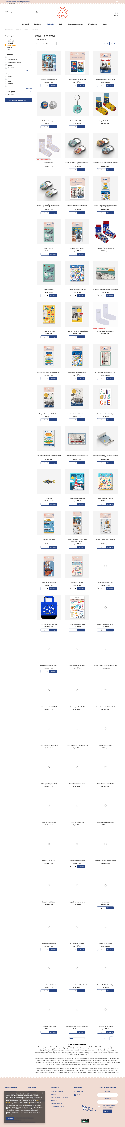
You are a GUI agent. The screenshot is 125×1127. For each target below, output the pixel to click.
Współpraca (92, 24)
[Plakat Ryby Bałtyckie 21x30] (49, 767)
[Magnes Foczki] (49, 231)
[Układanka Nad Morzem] (105, 482)
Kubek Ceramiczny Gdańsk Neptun (49, 985)
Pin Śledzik (49, 498)
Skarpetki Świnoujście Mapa (105, 248)
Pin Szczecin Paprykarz (49, 121)
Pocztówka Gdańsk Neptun (105, 624)
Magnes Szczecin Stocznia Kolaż (105, 79)
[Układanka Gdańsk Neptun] (49, 63)
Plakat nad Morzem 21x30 (48, 822)
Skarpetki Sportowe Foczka (105, 331)
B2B (60, 24)
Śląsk (8, 49)
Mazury (9, 39)
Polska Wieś (10, 41)
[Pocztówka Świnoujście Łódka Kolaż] (77, 397)
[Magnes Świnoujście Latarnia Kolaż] (105, 356)
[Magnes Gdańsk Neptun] (77, 231)
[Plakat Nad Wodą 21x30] (49, 844)
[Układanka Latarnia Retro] (77, 482)
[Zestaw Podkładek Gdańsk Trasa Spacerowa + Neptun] (77, 523)
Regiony (26, 29)
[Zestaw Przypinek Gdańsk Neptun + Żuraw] (105, 145)
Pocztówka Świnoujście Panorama (49, 1067)
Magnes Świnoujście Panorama (77, 372)
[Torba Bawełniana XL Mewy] (49, 607)
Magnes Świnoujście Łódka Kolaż (48, 414)
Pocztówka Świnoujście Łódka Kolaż (77, 414)
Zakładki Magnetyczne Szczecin (77, 79)
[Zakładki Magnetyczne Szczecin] (77, 63)
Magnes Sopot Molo (49, 539)
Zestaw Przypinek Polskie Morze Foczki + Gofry (77, 163)
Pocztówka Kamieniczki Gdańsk (77, 1067)
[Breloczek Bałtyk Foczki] (77, 104)
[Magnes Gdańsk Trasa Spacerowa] (105, 523)
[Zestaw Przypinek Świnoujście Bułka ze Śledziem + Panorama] (49, 188)
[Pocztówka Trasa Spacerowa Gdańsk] (77, 1009)
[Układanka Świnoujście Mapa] (77, 273)
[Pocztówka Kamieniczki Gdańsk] (77, 1051)
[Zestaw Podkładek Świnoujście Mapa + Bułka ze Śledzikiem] (105, 188)
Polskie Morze (11, 45)
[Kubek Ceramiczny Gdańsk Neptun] (49, 968)
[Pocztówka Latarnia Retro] (77, 1092)
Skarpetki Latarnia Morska (77, 665)
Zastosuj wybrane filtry (18, 100)
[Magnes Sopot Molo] (49, 523)
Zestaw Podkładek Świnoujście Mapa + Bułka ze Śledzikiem (105, 206)
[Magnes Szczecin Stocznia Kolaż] (105, 63)
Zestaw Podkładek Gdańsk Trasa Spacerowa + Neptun (77, 540)
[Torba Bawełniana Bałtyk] (105, 566)
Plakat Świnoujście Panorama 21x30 (77, 745)
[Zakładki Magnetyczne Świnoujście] (77, 188)
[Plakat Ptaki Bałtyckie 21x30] (77, 767)
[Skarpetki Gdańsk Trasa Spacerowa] (105, 844)
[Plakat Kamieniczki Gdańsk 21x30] (105, 690)
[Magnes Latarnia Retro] (105, 927)
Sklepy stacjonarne (75, 24)
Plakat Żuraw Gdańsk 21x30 (49, 707)
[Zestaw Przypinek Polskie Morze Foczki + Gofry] (77, 145)
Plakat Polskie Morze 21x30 (105, 784)
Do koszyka (53, 85)
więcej (28, 1)
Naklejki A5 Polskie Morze (77, 624)
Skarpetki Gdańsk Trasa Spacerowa (105, 860)
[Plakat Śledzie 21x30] (105, 728)
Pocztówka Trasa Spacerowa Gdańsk (77, 1026)
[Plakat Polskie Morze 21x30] (105, 767)
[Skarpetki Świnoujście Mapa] (105, 231)
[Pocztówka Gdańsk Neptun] (105, 607)
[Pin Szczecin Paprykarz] (49, 104)
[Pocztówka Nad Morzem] (105, 1092)
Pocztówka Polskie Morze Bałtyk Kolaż (77, 331)
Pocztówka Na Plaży (49, 331)
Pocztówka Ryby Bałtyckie (105, 1067)
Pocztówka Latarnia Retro (77, 1109)
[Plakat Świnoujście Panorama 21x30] (77, 728)
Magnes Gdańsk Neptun (77, 248)
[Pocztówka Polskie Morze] (77, 844)
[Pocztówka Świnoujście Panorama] (49, 1051)
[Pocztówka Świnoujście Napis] (105, 397)
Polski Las (9, 47)
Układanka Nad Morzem (105, 498)
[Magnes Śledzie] (105, 885)
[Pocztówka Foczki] (49, 273)
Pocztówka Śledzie (48, 1109)
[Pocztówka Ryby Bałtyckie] (105, 1051)
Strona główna (9, 29)
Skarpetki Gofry (48, 162)
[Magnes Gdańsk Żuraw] (49, 566)
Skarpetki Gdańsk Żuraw (49, 902)
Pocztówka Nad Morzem (105, 1109)
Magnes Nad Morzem (77, 582)
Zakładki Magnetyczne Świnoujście (77, 205)
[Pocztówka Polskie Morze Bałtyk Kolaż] (77, 314)
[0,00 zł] (116, 12)
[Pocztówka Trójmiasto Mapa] (105, 968)
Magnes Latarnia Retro (105, 943)
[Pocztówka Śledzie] (49, 1092)
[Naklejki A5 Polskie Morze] (77, 607)
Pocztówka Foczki (48, 289)
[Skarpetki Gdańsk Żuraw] (49, 885)
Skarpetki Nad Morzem (105, 121)
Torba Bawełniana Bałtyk (105, 582)
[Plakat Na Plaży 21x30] (77, 805)
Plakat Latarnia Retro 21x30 (105, 822)
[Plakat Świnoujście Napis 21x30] (49, 728)
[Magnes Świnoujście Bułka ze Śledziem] (49, 356)
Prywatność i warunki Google (32, 1104)
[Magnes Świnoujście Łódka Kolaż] (49, 397)
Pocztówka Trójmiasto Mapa (105, 985)
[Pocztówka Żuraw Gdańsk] (105, 1009)
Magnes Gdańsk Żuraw (49, 582)
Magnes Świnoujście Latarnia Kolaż (105, 372)
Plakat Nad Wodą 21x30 (49, 860)
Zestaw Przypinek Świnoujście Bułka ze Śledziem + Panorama (48, 206)
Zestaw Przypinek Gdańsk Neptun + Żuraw (105, 162)
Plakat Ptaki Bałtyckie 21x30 (77, 784)
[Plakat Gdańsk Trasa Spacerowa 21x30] (105, 649)
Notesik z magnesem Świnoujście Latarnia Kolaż (105, 456)
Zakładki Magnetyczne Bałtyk (49, 665)
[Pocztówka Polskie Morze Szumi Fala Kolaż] (105, 273)
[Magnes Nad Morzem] (77, 566)
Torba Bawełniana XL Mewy (49, 624)
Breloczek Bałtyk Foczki (77, 121)
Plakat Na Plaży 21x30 (77, 822)
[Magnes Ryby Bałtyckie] (77, 927)
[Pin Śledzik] (49, 482)
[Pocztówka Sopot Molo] (49, 1009)
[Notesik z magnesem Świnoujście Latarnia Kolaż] (105, 438)
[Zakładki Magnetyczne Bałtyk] (49, 649)
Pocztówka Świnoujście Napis (105, 414)
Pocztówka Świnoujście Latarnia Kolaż (77, 455)
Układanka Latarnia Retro (77, 498)
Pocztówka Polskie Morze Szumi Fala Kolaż (105, 289)
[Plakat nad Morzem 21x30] (49, 805)
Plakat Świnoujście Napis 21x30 (49, 745)
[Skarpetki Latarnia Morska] (77, 649)
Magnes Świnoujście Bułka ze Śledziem (48, 372)
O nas (105, 24)
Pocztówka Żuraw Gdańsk (105, 1026)
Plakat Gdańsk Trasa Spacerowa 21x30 (105, 665)
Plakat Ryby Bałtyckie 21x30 (49, 784)
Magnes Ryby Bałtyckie (77, 943)
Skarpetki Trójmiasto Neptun (77, 902)
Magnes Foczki (48, 248)
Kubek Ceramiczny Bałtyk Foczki (77, 985)
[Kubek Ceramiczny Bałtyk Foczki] (77, 968)
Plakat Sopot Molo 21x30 (77, 707)
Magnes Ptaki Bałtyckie (49, 943)
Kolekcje (50, 24)
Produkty (38, 24)
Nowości (25, 24)
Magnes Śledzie (105, 902)
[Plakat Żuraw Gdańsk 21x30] (49, 690)
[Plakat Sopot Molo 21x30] (77, 690)
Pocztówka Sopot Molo (49, 1026)
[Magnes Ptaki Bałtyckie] (49, 927)
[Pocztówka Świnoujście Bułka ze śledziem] (49, 438)
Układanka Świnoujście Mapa (77, 289)
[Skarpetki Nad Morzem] (105, 104)
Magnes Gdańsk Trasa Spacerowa (105, 539)
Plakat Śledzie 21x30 (105, 745)
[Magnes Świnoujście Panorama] (77, 356)
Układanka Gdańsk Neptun (49, 79)
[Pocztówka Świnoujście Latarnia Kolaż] (77, 438)
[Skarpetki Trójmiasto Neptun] (77, 885)
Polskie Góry (10, 43)
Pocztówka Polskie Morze (77, 860)
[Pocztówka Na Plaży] (49, 314)
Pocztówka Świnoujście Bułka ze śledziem (49, 455)
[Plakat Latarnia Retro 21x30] (105, 805)
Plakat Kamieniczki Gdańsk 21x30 (105, 707)
